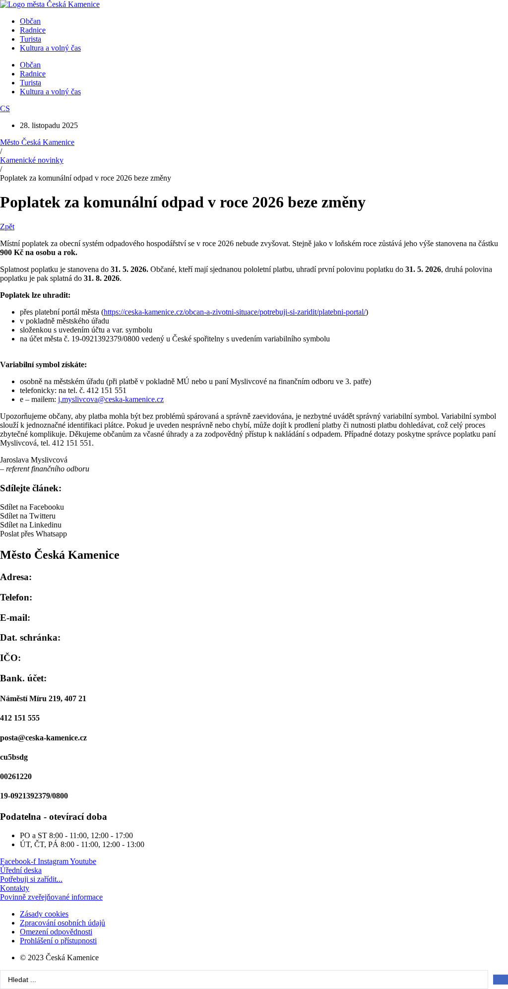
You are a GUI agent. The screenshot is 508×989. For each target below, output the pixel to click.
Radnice (33, 30)
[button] (254, 507)
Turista (30, 39)
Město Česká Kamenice (37, 142)
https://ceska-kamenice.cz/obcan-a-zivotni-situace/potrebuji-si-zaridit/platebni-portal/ (235, 312)
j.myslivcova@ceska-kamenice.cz (111, 399)
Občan (30, 21)
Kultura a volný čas (50, 48)
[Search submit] (500, 980)
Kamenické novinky (32, 160)
